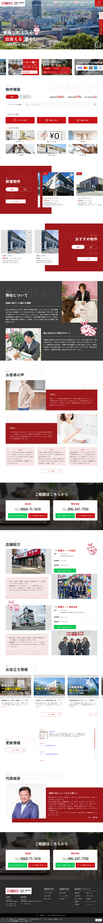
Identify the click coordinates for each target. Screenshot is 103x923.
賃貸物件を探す (38, 5)
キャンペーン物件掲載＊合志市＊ (48, 745)
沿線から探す (53, 120)
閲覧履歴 (82, 5)
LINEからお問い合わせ (16, 516)
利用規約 (88, 898)
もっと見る (15, 201)
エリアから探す (22, 120)
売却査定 (67, 5)
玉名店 (101, 24)
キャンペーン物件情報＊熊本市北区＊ (49, 754)
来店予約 (75, 5)
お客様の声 (77, 896)
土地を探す (62, 898)
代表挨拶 (77, 904)
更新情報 (77, 893)
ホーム (30, 5)
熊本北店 (101, 31)
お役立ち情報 (78, 898)
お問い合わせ (99, 5)
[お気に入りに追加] (66, 174)
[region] (67, 745)
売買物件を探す (50, 5)
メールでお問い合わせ (36, 516)
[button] (7, 195)
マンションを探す (63, 896)
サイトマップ (89, 904)
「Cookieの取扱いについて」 (16, 921)
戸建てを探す (62, 893)
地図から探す (84, 120)
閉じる (98, 920)
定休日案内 (52, 731)
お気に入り (90, 5)
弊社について (89, 893)
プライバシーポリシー (91, 901)
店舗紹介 (60, 5)
